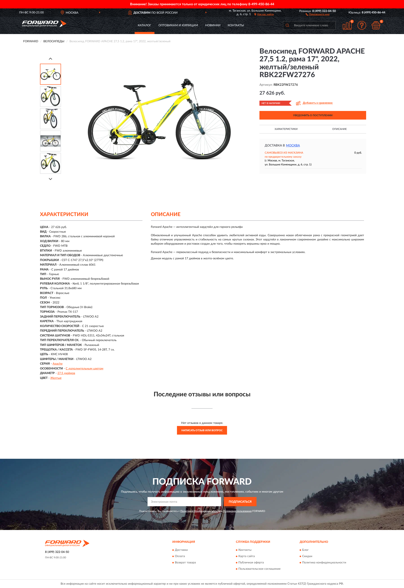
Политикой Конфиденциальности (200, 511)
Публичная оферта (251, 562)
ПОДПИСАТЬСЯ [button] (240, 501)
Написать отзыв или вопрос (202, 430)
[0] (376, 25)
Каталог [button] (144, 25)
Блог (305, 549)
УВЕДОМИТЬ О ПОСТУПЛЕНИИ (312, 115)
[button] (318, 14)
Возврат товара (185, 562)
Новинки (213, 25)
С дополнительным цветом (84, 368)
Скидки (307, 556)
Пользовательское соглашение (259, 568)
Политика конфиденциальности (324, 562)
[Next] (50, 178)
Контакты (236, 25)
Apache (57, 363)
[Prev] (50, 58)
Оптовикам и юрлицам (178, 25)
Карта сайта (246, 556)
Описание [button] (339, 129)
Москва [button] (293, 145)
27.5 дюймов (66, 373)
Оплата (180, 556)
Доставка (181, 549)
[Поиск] (287, 25)
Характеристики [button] (286, 129)
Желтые (55, 378)
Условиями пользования (237, 511)
